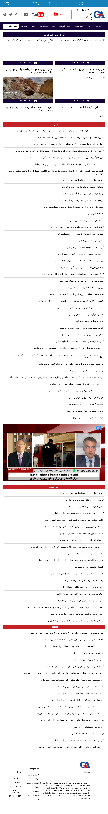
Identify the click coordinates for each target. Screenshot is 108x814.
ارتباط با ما (91, 4)
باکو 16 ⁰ (66, 4)
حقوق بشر (24, 26)
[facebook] (16, 14)
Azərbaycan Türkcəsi (38, 4)
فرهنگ (33, 26)
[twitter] (10, 14)
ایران (53, 26)
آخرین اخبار (98, 26)
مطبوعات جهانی (33, 783)
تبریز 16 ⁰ (52, 4)
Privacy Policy (15, 786)
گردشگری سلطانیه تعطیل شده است (80, 107)
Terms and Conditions (16, 792)
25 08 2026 (80, 4)
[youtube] (38, 14)
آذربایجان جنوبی (79, 26)
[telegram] (5, 14)
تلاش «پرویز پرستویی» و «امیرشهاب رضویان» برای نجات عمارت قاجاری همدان (28, 71)
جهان (89, 26)
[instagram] (20, 14)
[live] (59, 14)
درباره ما (102, 4)
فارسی (18, 4)
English (6, 4)
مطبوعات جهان (43, 26)
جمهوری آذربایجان (64, 26)
